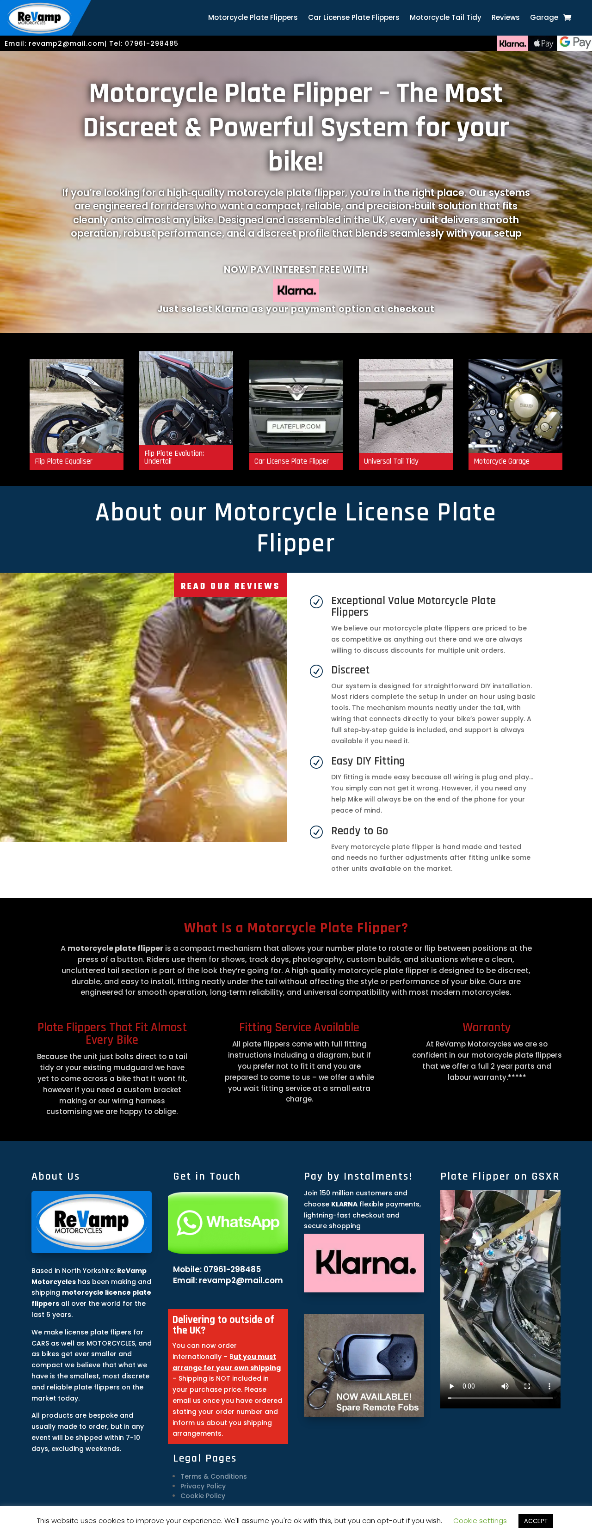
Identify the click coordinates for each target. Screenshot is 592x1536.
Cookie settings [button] (480, 1520)
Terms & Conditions (213, 1476)
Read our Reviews (230, 587)
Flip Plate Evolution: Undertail (186, 406)
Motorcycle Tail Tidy (445, 18)
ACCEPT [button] (536, 1521)
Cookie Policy (202, 1495)
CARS (40, 1343)
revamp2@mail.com (67, 43)
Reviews (506, 18)
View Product (296, 447)
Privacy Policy (203, 1486)
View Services (516, 447)
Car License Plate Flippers (354, 18)
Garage (544, 18)
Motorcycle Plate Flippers (253, 18)
